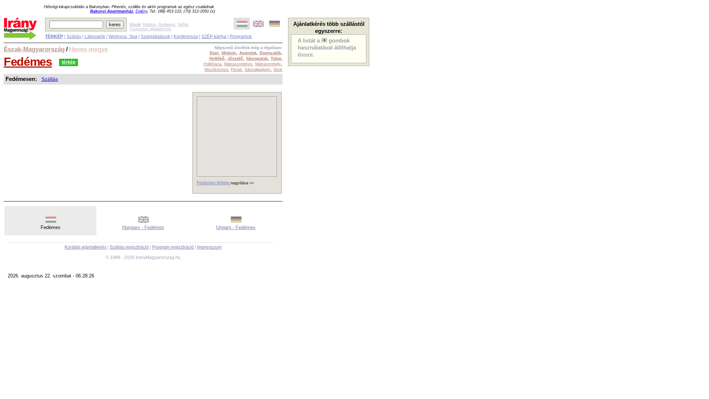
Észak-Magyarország (34, 49)
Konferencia (186, 36)
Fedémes (28, 61)
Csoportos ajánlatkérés (150, 29)
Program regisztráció (173, 247)
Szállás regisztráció (129, 247)
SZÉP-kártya (213, 36)
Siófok (183, 24)
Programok (241, 36)
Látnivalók (95, 36)
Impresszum (209, 247)
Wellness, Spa (123, 36)
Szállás (73, 36)
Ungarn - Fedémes (236, 227)
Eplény (141, 11)
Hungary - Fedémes (143, 227)
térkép (68, 62)
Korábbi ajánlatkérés (85, 247)
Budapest (166, 24)
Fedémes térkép (213, 182)
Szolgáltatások (155, 36)
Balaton (149, 24)
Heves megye (88, 49)
